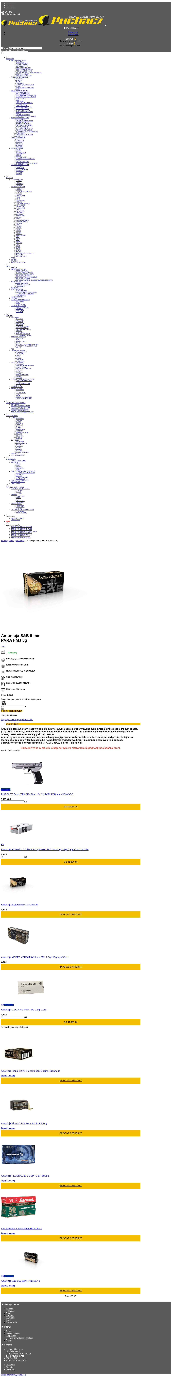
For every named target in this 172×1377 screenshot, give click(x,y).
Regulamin (11, 1336)
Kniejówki (20, 310)
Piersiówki (20, 168)
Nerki (18, 382)
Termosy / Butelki (23, 110)
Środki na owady (22, 109)
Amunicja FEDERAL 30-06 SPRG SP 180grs (25, 1176)
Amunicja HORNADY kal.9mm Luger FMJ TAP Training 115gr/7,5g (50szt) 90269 (45, 849)
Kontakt (9, 1309)
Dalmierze (20, 474)
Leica (18, 465)
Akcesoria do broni (18, 60)
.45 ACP (18, 209)
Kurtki (18, 373)
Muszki (18, 155)
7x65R (18, 241)
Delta (18, 463)
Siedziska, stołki (22, 106)
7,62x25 (18, 230)
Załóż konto (73, 35)
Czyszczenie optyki (18, 460)
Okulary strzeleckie (24, 125)
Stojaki (19, 142)
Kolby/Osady (21, 152)
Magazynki (20, 66)
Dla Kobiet (15, 440)
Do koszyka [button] (71, 807)
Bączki (18, 149)
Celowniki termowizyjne (20, 407)
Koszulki (19, 371)
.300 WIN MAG (20, 200)
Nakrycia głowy (22, 374)
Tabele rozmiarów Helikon (21, 528)
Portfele (19, 171)
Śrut (18, 396)
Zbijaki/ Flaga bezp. (18, 262)
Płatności (10, 1311)
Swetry (19, 438)
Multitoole (20, 323)
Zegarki (19, 174)
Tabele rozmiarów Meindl (21, 537)
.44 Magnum (20, 208)
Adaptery (19, 78)
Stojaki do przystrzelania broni (29, 72)
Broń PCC (14, 287)
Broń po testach (17, 518)
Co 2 (17, 391)
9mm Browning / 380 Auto (25, 253)
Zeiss (18, 469)
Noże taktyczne (22, 328)
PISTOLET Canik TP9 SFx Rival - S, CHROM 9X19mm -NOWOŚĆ (37, 794)
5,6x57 (18, 218)
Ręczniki (19, 172)
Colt (18, 302)
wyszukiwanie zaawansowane (14, 51)
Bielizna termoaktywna (25, 365)
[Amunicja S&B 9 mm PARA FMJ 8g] (45, 629)
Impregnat (15, 453)
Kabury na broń (22, 63)
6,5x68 (18, 229)
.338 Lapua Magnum (23, 203)
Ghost (18, 498)
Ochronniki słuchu (23, 124)
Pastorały (20, 101)
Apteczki (19, 319)
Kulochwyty (21, 393)
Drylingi (19, 312)
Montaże (19, 154)
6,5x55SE (19, 223)
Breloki (19, 166)
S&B (3, 646)
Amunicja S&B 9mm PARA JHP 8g (19, 904)
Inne (17, 99)
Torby (18, 385)
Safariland (20, 501)
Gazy (18, 340)
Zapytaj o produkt (8, 720)
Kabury (14, 495)
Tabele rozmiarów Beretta (21, 527)
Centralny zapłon (18, 187)
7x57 (17, 237)
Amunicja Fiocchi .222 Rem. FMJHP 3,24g (24, 1123)
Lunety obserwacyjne (19, 480)
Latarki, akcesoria (23, 115)
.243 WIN (19, 193)
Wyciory (19, 145)
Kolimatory (20, 479)
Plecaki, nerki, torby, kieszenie (23, 379)
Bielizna (19, 420)
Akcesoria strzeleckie (20, 118)
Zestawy (19, 146)
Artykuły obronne (18, 337)
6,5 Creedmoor (22, 221)
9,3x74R (18, 252)
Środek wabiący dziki (24, 107)
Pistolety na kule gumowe (26, 346)
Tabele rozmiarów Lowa (20, 536)
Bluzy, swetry (21, 443)
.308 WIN (19, 202)
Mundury (19, 431)
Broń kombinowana (18, 306)
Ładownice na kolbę (23, 75)
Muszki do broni (22, 122)
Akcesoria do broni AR (19, 77)
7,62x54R (19, 234)
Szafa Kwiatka (21, 513)
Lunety (19, 394)
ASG (12, 349)
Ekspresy (19, 309)
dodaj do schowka (9, 715)
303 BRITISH (20, 214)
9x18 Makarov (21, 256)
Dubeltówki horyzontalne (26, 292)
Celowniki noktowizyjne (20, 406)
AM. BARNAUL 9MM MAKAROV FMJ (21, 1228)
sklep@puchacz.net (10, 14)
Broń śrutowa (17, 289)
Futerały (19, 490)
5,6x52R (18, 217)
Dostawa (10, 1315)
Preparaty (20, 140)
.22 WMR (19, 185)
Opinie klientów (13, 1333)
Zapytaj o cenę (8, 1076)
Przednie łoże (21, 157)
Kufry (18, 491)
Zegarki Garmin (17, 387)
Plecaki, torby (21, 104)
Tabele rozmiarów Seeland (21, 533)
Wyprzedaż (15, 520)
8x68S (18, 246)
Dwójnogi (20, 62)
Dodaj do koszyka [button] (11, 711)
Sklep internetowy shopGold (13, 1375)
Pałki (18, 343)
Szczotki (19, 143)
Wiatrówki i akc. (17, 388)
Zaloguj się (73, 32)
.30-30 (18, 199)
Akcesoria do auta (23, 93)
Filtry (18, 355)
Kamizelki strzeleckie (24, 121)
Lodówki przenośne (24, 335)
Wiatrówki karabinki (24, 397)
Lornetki (14, 462)
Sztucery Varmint (23, 278)
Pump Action (21, 295)
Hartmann (20, 505)
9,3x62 (18, 247)
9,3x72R (18, 250)
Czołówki (20, 353)
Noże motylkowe (22, 326)
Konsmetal (20, 507)
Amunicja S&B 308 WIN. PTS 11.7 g (20, 1281)
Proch (13, 258)
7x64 (17, 240)
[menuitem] (73, 115)
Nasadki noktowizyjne (19, 409)
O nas (8, 1331)
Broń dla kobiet (17, 296)
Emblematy (20, 320)
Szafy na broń (16, 504)
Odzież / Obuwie (17, 362)
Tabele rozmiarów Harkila (21, 534)
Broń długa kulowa (18, 269)
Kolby (18, 81)
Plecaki (19, 493)
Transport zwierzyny (24, 112)
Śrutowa (14, 261)
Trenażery (20, 133)
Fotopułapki (21, 98)
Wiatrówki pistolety (24, 399)
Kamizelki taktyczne (24, 368)
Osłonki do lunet (18, 482)
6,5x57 (18, 224)
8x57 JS (18, 244)
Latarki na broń (22, 65)
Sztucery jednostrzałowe (26, 277)
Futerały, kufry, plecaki (20, 488)
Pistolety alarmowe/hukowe (27, 344)
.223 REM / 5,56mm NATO (24, 191)
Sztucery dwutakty (23, 275)
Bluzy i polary (21, 367)
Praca (8, 1340)
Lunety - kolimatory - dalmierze (23, 471)
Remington (20, 304)
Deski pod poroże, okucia (26, 96)
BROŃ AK (14, 298)
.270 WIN (19, 194)
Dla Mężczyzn (16, 417)
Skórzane (20, 502)
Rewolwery (20, 286)
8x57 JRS (19, 243)
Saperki (19, 331)
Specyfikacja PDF (25, 720)
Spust (18, 86)
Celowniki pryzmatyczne (25, 472)
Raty (8, 1313)
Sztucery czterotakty (25, 274)
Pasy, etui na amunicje (24, 103)
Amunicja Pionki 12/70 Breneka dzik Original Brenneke (30, 1071)
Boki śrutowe (21, 290)
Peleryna (19, 435)
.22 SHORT (19, 184)
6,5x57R (18, 226)
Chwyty (19, 80)
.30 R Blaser (20, 196)
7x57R (18, 238)
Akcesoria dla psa (23, 92)
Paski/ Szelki (15, 483)
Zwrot (8, 1320)
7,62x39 (18, 232)
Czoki (18, 151)
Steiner (19, 466)
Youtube (10, 5)
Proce (18, 347)
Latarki (19, 358)
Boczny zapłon (17, 179)
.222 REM (19, 190)
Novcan (19, 508)
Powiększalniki (22, 477)
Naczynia (19, 325)
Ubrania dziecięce (18, 455)
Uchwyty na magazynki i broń (22, 510)
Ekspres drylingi (22, 307)
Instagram (11, 8)
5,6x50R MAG (20, 215)
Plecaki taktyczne (23, 384)
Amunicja (19, 338)
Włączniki (20, 359)
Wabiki (18, 113)
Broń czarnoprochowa (20, 299)
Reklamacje (11, 1322)
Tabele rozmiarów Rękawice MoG (24, 531)
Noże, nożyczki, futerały (26, 116)
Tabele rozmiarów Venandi (21, 530)
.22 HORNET (20, 188)
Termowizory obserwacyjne (22, 412)
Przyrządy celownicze (25, 84)
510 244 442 (6, 12)
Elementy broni (17, 148)
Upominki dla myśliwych (20, 165)
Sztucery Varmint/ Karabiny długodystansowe (34, 280)
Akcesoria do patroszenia (26, 95)
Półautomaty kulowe (24, 272)
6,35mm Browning (22, 220)
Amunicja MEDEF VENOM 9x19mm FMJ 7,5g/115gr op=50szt (34, 957)
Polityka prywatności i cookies (19, 1338)
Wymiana (10, 1318)
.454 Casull (20, 212)
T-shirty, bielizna (22, 452)
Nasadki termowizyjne (19, 410)
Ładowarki (20, 361)
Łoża (18, 89)
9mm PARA (19, 255)
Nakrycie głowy (22, 432)
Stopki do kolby (22, 74)
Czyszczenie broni (18, 137)
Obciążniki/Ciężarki (23, 68)
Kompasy (19, 322)
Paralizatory (21, 341)
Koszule (19, 370)
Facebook (11, 3)
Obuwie (19, 376)
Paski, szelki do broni (24, 69)
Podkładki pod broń (24, 71)
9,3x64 (18, 249)
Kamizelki (19, 423)
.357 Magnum (20, 205)
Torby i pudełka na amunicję (27, 131)
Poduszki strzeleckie (24, 128)
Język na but (21, 119)
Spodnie (19, 378)
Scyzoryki (20, 332)
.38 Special (20, 206)
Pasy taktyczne (22, 127)
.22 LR (18, 182)
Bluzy (18, 422)
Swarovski (20, 468)
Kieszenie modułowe (24, 381)
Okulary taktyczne (23, 329)
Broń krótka (16, 281)
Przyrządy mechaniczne (25, 159)
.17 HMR (19, 181)
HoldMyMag (20, 511)
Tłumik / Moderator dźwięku (27, 163)
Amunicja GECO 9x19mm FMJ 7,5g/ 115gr (24, 1009)
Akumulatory (21, 352)
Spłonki (14, 259)
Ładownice (20, 136)
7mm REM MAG (21, 235)
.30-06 (18, 197)
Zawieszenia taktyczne (25, 87)
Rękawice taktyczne (24, 130)
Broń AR (14, 268)
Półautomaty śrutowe (25, 293)
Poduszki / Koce (22, 169)
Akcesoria (20, 301)
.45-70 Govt (20, 211)
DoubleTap (20, 496)
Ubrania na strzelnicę (24, 134)
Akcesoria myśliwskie (19, 90)
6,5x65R (18, 227)
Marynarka (20, 429)
